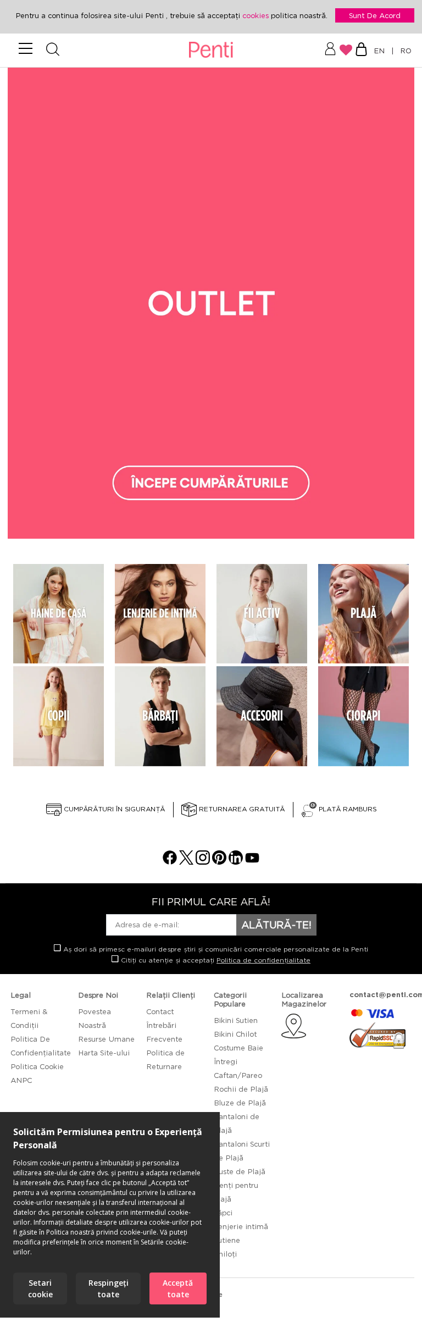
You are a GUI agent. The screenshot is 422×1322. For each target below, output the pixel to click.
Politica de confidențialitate (263, 960)
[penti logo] (211, 50)
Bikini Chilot (235, 1034)
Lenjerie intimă (241, 1226)
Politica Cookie (37, 1066)
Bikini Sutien (236, 1020)
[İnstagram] (203, 861)
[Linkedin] (236, 861)
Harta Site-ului (104, 1052)
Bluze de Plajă (240, 1102)
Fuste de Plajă (239, 1171)
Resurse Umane (106, 1039)
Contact (160, 1011)
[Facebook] (170, 861)
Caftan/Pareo (238, 1075)
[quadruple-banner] (58, 614)
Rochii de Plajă (241, 1089)
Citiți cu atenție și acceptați (214, 960)
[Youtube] (252, 861)
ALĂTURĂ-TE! (276, 925)
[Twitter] (186, 861)
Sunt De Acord (375, 15)
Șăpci (223, 1212)
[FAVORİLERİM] (346, 50)
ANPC (21, 1080)
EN (381, 50)
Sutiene (227, 1240)
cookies (256, 15)
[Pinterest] (219, 861)
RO (404, 50)
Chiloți (225, 1253)
